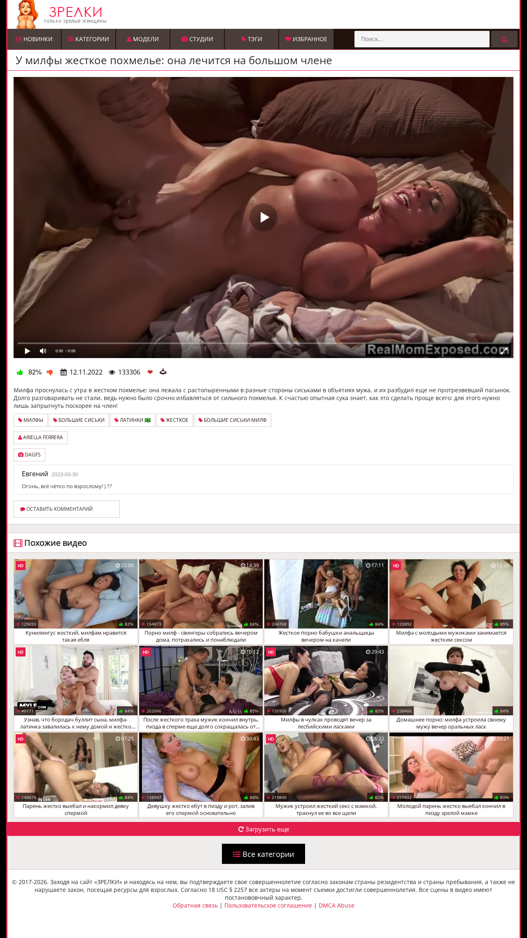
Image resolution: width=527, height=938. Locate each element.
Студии (200, 39)
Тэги (254, 39)
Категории (91, 39)
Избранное (309, 39)
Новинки (37, 39)
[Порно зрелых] (266, 14)
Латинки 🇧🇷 (135, 420)
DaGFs (32, 454)
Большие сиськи (81, 420)
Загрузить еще (266, 829)
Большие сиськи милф (235, 420)
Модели (145, 39)
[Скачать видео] (163, 372)
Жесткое (177, 420)
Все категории (267, 854)
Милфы (32, 420)
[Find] (504, 39)
